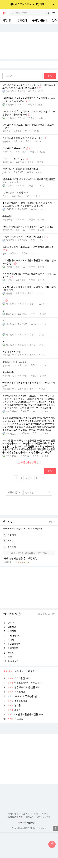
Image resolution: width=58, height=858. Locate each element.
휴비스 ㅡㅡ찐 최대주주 (13, 158)
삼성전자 (12, 631)
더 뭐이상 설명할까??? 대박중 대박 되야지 (22, 237)
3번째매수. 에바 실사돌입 (14, 362)
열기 (55, 828)
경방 (10, 657)
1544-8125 (23, 562)
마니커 (11, 639)
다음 (54, 522)
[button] (23, 76)
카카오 (9, 541)
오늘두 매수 (8, 372)
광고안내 (34, 813)
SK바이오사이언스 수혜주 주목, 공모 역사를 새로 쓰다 (28, 247)
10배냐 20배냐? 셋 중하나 (15, 192)
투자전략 (22, 20)
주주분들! (7, 216)
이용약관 (45, 813)
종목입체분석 (39, 20)
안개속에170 (8, 355)
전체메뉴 (55, 13)
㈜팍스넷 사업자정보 (28, 822)
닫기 (53, 4)
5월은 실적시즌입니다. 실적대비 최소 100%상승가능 (27, 226)
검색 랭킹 (7, 671)
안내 (31, 462)
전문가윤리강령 (43, 817)
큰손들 (9, 267)
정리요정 (10, 91)
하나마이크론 (14, 644)
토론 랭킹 (18, 671)
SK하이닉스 (13, 661)
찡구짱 (5, 196)
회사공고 (23, 813)
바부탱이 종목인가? (11, 352)
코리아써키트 (14, 635)
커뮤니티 (7, 20)
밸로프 (11, 652)
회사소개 (12, 813)
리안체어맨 (7, 219)
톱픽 (4, 253)
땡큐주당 (10, 240)
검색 (48, 13)
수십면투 (10, 104)
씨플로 (9, 185)
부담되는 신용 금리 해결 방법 (20, 558)
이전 (46, 522)
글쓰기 (50, 76)
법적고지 (30, 817)
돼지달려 (10, 304)
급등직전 (10, 209)
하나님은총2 (11, 411)
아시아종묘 (13, 648)
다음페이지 (43, 478)
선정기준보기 (19, 614)
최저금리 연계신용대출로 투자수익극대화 (29, 553)
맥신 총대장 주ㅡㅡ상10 (13, 148)
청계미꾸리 (7, 152)
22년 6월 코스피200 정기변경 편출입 (20, 169)
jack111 (6, 172)
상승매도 (6, 141)
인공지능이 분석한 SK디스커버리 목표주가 (22, 138)
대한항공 (12, 627)
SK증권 (11, 622)
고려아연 (10, 547)
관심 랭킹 (29, 671)
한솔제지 (10, 534)
